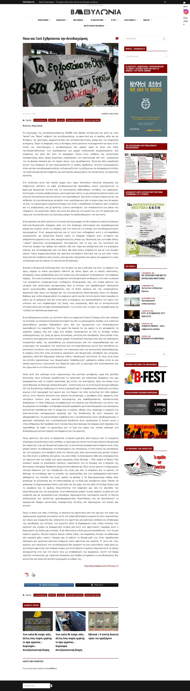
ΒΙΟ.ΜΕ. (52, 120)
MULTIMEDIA (78, 20)
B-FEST (113, 20)
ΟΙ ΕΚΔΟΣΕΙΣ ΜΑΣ (97, 20)
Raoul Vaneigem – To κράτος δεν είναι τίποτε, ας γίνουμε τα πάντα (68, 2)
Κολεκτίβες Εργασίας (75, 120)
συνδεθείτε (52, 668)
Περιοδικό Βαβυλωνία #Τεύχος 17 (101, 566)
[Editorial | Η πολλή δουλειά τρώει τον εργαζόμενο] (103, 621)
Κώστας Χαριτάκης (92, 120)
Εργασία (61, 120)
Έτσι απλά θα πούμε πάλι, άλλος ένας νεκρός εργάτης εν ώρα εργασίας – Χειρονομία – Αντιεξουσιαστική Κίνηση (37, 642)
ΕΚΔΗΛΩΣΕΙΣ (60, 20)
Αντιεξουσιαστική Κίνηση (94, 25)
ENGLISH (146, 20)
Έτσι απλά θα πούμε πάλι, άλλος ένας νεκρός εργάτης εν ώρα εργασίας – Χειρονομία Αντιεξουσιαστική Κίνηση (70, 642)
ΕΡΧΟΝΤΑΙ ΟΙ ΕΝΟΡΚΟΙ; (153, 338)
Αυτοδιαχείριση (40, 120)
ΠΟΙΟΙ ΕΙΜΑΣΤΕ (129, 20)
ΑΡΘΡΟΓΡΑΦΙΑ (43, 20)
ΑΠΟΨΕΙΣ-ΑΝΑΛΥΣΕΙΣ (109, 114)
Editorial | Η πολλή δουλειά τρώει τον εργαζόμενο (103, 636)
